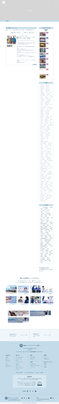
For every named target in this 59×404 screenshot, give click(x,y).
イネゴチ (46, 104)
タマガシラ (46, 162)
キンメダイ (48, 128)
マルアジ (41, 187)
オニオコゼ (47, 113)
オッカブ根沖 (42, 225)
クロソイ (49, 132)
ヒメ (41, 172)
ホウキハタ (42, 181)
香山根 (41, 260)
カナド (51, 119)
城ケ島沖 (41, 250)
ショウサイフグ (48, 148)
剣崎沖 (46, 260)
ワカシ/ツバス (48, 197)
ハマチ (46, 169)
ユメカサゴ (42, 197)
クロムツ (41, 135)
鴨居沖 (46, 254)
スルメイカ (42, 157)
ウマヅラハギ (50, 107)
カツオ (41, 119)
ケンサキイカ (47, 135)
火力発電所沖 (48, 213)
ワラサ (46, 199)
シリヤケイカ (42, 151)
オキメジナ (47, 111)
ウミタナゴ (42, 108)
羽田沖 (41, 219)
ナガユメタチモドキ (43, 168)
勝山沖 (50, 235)
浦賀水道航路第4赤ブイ (44, 223)
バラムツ (49, 171)
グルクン (41, 131)
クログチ (46, 131)
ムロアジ (45, 190)
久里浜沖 (41, 232)
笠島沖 (46, 244)
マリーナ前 (42, 251)
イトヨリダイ (47, 101)
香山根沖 (47, 220)
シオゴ (41, 147)
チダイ (49, 163)
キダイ (45, 125)
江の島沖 (50, 207)
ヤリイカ (46, 196)
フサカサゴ (48, 178)
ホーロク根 (42, 210)
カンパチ (41, 123)
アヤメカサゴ (42, 95)
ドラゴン (41, 166)
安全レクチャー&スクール (19, 367)
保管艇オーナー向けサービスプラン (35, 365)
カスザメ (41, 117)
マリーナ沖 (46, 211)
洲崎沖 (41, 256)
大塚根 (51, 223)
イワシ (41, 105)
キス (41, 125)
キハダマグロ (50, 125)
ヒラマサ (41, 175)
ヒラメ (46, 175)
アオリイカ (47, 85)
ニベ (49, 168)
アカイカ (47, 86)
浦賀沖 (50, 260)
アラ (47, 95)
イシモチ (41, 98)
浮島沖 (48, 217)
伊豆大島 (50, 222)
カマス (41, 120)
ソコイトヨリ (42, 159)
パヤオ (51, 250)
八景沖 (46, 216)
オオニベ (50, 108)
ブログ (7, 363)
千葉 (51, 229)
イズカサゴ (47, 98)
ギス (51, 123)
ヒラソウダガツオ (49, 174)
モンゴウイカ (42, 194)
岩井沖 (46, 214)
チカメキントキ (43, 163)
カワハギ (46, 122)
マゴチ (46, 184)
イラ (51, 104)
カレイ (41, 122)
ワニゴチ (41, 199)
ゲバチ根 (46, 222)
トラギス (49, 165)
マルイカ (46, 187)
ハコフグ (41, 169)
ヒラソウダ (42, 174)
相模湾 (41, 244)
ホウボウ (47, 181)
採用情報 (42, 372)
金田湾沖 (41, 229)
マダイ (50, 184)
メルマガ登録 (37, 372)
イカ (51, 95)
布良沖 (41, 231)
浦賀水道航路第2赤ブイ (44, 238)
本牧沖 (46, 235)
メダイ (41, 193)
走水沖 (51, 253)
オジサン (41, 113)
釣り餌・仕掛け (8, 360)
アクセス (45, 365)
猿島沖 (50, 251)
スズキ (46, 154)
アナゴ (50, 92)
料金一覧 (17, 360)
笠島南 (48, 234)
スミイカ (50, 154)
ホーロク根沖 (42, 234)
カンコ (50, 122)
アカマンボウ (47, 89)
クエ (41, 129)
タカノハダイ (49, 159)
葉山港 (38, 397)
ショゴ (41, 150)
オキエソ (48, 110)
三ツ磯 (46, 231)
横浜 (49, 231)
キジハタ (46, 123)
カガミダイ (42, 116)
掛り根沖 (46, 232)
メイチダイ (50, 190)
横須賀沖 (46, 226)
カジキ (51, 116)
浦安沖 (51, 228)
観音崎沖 (48, 259)
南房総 (48, 225)
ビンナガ (49, 177)
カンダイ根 (46, 219)
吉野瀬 (41, 222)
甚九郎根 (46, 208)
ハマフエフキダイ (43, 171)
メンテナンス (46, 357)
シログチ (41, 153)
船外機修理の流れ (46, 358)
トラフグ (46, 166)
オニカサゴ (42, 114)
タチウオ (45, 160)
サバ (45, 144)
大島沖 (46, 247)
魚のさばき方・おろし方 (9, 367)
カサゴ (47, 116)
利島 (47, 251)
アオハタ (41, 85)
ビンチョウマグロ (43, 177)
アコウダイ (42, 92)
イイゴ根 (47, 210)
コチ (47, 138)
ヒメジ (45, 172)
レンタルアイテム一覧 (19, 361)
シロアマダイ (49, 151)
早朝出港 (17, 364)
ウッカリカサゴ (43, 107)
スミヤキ (46, 156)
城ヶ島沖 (46, 253)
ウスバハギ (46, 105)
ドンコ (51, 166)
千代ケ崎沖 (42, 220)
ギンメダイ (42, 128)
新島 (50, 226)
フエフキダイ (42, 178)
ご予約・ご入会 (18, 366)
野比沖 (51, 238)
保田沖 (41, 235)
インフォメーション (8, 361)
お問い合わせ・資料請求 (19, 372)
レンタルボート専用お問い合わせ (28, 372)
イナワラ (41, 104)
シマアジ (46, 147)
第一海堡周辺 (45, 207)
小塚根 (41, 214)
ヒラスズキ (50, 172)
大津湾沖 (41, 253)
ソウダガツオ (48, 157)
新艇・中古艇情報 (32, 357)
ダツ (41, 162)
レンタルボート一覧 (18, 358)
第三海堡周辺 (42, 259)
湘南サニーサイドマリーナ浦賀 (31, 345)
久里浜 (41, 262)
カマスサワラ (47, 120)
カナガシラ (46, 119)
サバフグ (49, 144)
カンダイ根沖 (42, 217)
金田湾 (48, 257)
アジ (47, 92)
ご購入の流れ (32, 358)
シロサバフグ (47, 153)
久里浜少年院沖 (47, 241)
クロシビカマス (43, 132)
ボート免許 (17, 369)
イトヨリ (41, 101)
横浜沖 (41, 226)
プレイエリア (17, 363)
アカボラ (41, 89)
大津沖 (41, 208)
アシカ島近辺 (42, 257)
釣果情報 (7, 357)
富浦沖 (46, 256)
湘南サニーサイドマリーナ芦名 (13, 397)
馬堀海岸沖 (47, 229)
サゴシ (41, 144)
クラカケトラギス (47, 129)
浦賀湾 (50, 244)
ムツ (41, 190)
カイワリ (47, 114)
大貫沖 (50, 254)
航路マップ (7, 358)
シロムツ (41, 154)
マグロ (41, 184)
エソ (47, 108)
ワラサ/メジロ (42, 200)
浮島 (51, 217)
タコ (41, 160)
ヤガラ (41, 196)
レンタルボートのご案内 (19, 357)
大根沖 (41, 211)
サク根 (41, 241)
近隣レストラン (8, 364)
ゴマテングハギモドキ (44, 141)
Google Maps (30, 349)
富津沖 (41, 254)
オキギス (41, 111)
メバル (46, 193)
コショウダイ (42, 138)
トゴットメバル (43, 165)
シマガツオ (42, 148)
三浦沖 (41, 216)
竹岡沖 (41, 247)
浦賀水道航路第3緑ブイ (44, 228)
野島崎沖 (46, 250)
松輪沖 (50, 214)
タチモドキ (50, 160)
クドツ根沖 (42, 213)
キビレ (48, 126)
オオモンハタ (42, 110)
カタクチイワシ (47, 117)
